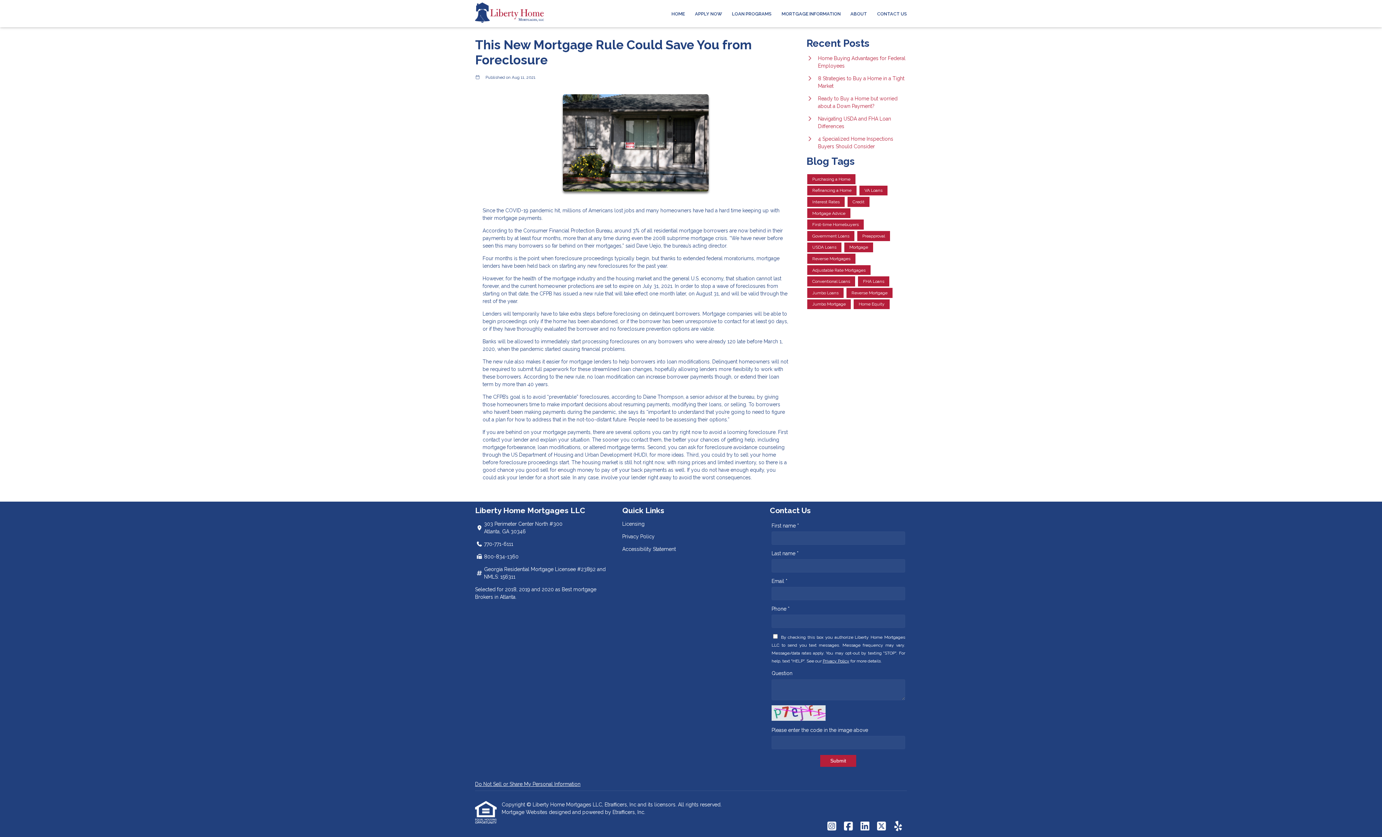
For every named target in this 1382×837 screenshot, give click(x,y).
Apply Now (708, 14)
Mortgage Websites (525, 812)
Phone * (781, 609)
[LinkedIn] (865, 826)
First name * (785, 526)
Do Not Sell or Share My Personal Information (528, 784)
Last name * (785, 553)
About (858, 14)
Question (782, 673)
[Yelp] (898, 826)
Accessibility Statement (649, 549)
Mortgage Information (811, 14)
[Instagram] (832, 826)
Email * (779, 581)
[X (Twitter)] (881, 826)
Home (678, 14)
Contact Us (892, 14)
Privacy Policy (638, 536)
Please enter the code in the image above (820, 730)
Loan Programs (752, 14)
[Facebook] (848, 826)
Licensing (633, 524)
